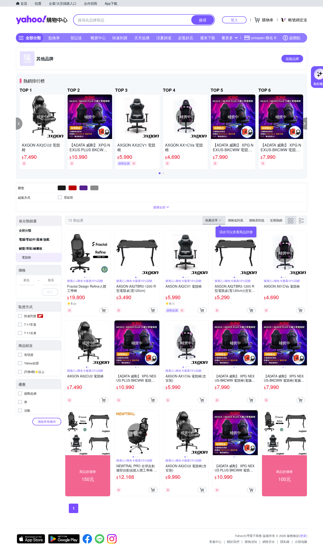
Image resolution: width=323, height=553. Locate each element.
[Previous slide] (68, 253)
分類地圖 (301, 541)
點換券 (54, 37)
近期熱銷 (276, 220)
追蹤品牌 (292, 58)
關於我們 (233, 541)
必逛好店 (185, 37)
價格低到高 (235, 220)
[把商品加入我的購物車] (103, 310)
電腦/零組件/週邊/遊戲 (34, 239)
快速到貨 (119, 37)
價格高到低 (256, 220)
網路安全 (268, 541)
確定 (50, 291)
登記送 (76, 37)
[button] (19, 123)
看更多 (227, 37)
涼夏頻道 (163, 37)
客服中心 (215, 541)
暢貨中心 (98, 37)
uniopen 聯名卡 (264, 37)
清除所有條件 (47, 421)
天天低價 (141, 37)
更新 (303, 535)
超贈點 (295, 37)
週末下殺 (207, 37)
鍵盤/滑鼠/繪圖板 (30, 248)
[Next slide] (107, 253)
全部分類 (25, 230)
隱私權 (284, 541)
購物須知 (251, 541)
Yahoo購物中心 (41, 20)
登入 (234, 19)
